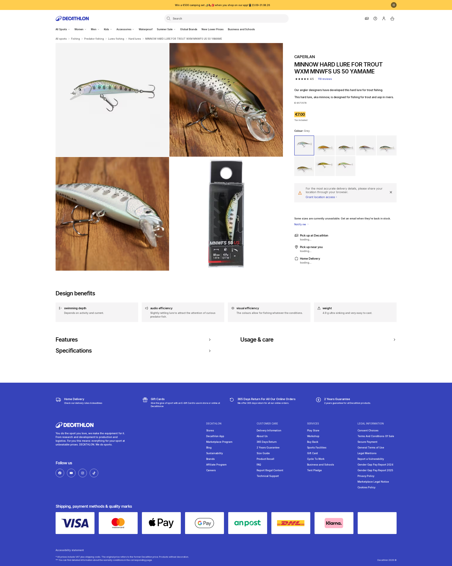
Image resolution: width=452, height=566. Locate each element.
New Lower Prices (213, 29)
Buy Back (312, 441)
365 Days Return (267, 441)
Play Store (313, 430)
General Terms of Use (371, 447)
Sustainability (214, 453)
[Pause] (394, 5)
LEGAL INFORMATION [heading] (371, 423)
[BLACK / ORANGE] (325, 145)
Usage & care (256, 339)
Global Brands (188, 29)
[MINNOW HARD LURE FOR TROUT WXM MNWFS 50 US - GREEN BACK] (112, 100)
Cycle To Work (315, 458)
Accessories (124, 29)
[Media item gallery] (169, 157)
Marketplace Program (219, 441)
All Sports (62, 29)
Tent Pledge (314, 470)
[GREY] (304, 145)
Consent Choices (368, 430)
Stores (210, 430)
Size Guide (263, 453)
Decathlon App (215, 436)
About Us (262, 436)
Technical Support (268, 475)
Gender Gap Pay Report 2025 (375, 470)
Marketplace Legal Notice (373, 481)
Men (94, 29)
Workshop (313, 436)
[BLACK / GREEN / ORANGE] (345, 145)
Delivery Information (269, 430)
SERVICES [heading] (313, 423)
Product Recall (265, 458)
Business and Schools (241, 29)
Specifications (74, 350)
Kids (107, 29)
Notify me (300, 224)
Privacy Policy (366, 475)
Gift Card (312, 453)
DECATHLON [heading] (213, 423)
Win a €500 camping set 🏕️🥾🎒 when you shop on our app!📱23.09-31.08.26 (222, 5)
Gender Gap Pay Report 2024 (375, 464)
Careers (211, 470)
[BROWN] (304, 166)
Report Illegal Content (270, 470)
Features (67, 339)
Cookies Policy (366, 487)
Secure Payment (367, 441)
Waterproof (146, 29)
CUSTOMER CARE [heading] (267, 423)
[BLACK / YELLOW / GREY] (366, 145)
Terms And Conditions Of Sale (376, 436)
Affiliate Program (216, 464)
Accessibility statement (70, 550)
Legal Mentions (367, 453)
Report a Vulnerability (371, 458)
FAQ (259, 464)
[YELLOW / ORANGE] (387, 145)
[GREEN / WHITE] (345, 166)
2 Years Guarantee (268, 447)
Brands (210, 458)
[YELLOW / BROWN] (325, 166)
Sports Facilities (317, 447)
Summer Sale (165, 29)
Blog (209, 447)
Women (79, 29)
